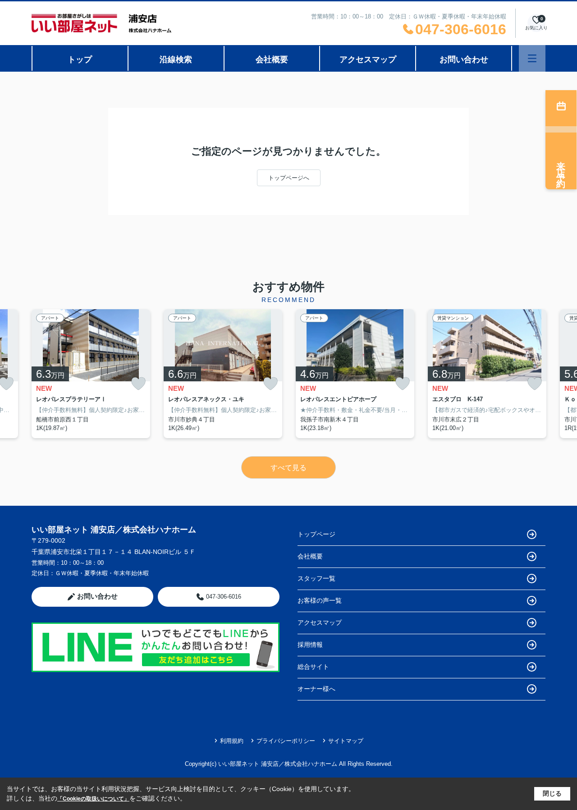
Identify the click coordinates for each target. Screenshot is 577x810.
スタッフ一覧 (316, 578)
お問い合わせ (464, 59)
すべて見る (288, 467)
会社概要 (272, 59)
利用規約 (231, 740)
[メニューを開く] (532, 58)
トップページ (316, 534)
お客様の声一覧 (320, 600)
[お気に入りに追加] (138, 384)
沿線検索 (176, 59)
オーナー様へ (316, 688)
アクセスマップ (367, 59)
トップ (80, 59)
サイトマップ (345, 740)
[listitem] (91, 373)
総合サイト (313, 666)
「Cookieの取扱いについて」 (93, 799)
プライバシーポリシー (285, 740)
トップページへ (288, 177)
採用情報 (310, 644)
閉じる (552, 793)
